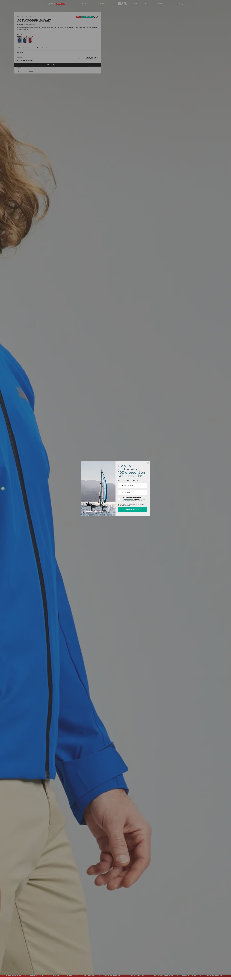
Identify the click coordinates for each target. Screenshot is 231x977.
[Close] (148, 463)
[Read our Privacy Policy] (146, 503)
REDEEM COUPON (132, 509)
